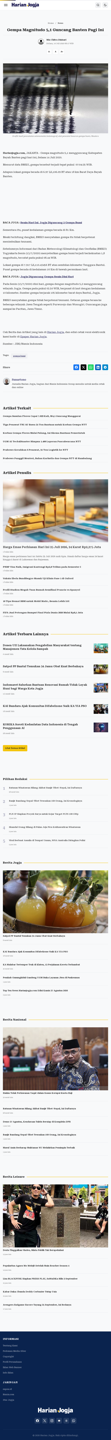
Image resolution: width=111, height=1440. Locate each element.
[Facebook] (37, 1421)
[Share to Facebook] (76, 367)
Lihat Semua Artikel (15, 748)
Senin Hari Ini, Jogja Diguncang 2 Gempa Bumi (51, 222)
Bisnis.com (8, 1394)
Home (51, 23)
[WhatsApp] (73, 1421)
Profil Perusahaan (12, 1362)
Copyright (8, 1356)
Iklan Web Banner (12, 1367)
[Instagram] (52, 1421)
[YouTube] (59, 1421)
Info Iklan (8, 1373)
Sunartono (19, 379)
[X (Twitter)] (45, 1421)
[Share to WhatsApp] (91, 367)
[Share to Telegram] (105, 367)
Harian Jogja (55, 332)
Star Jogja (8, 1400)
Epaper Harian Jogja (33, 336)
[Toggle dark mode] (105, 5)
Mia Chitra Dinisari (56, 40)
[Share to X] (83, 367)
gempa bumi (19, 356)
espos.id (7, 1389)
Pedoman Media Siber (14, 1351)
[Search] (98, 5)
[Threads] (66, 1421)
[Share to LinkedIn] (98, 367)
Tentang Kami (10, 1345)
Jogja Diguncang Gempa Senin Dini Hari (47, 276)
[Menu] (6, 5)
